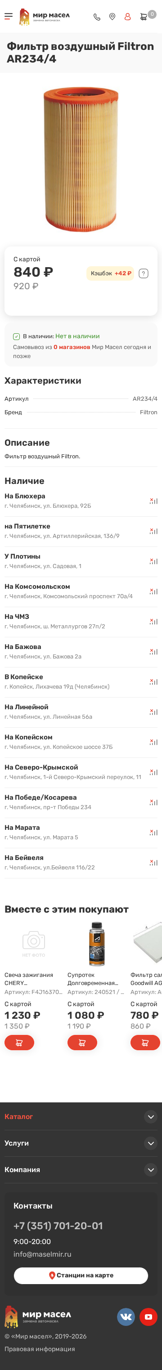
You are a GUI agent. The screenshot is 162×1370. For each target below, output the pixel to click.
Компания (22, 1169)
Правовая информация (39, 1349)
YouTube (149, 1317)
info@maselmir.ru (43, 1254)
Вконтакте (126, 1317)
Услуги (16, 1143)
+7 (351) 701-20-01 (58, 1226)
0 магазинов (72, 347)
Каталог (18, 1116)
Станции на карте (84, 1275)
